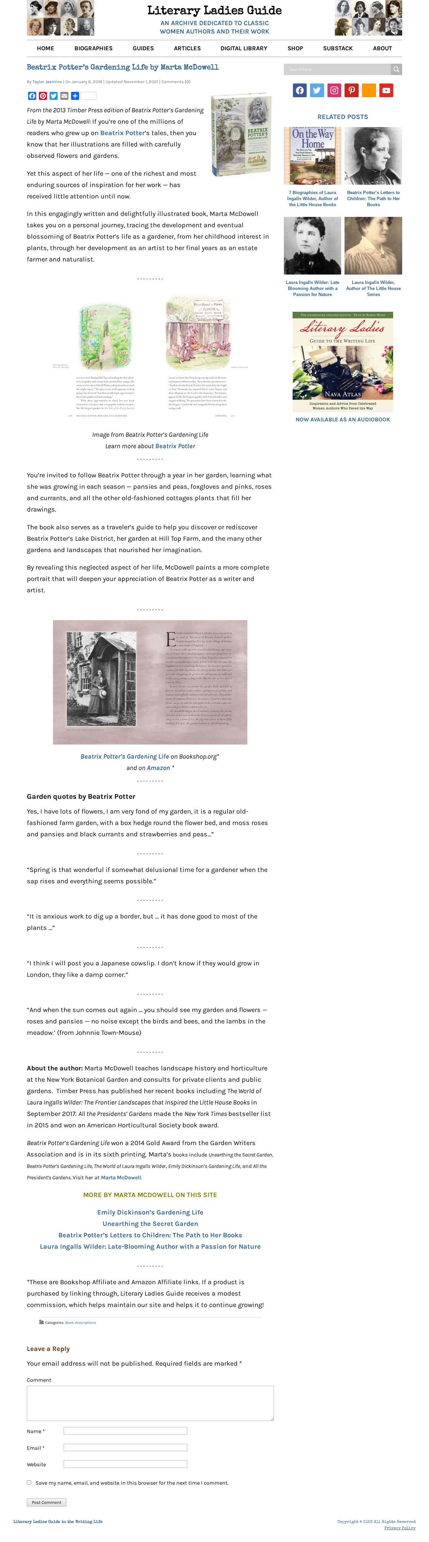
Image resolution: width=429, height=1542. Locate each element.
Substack (338, 48)
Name (36, 1431)
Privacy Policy (400, 1529)
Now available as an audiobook (343, 419)
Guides (143, 48)
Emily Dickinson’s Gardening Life (150, 1212)
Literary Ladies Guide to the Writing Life (58, 1522)
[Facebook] (300, 90)
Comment (39, 1380)
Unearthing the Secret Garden (150, 1224)
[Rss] (369, 90)
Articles (187, 48)
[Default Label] (351, 90)
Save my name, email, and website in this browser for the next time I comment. (132, 1483)
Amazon (158, 768)
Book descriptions (80, 1322)
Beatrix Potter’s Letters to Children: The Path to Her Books (150, 1235)
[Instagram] (334, 90)
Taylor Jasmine (47, 81)
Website (36, 1464)
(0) (188, 81)
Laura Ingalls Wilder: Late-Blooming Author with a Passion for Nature (150, 1246)
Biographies (93, 48)
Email (36, 1448)
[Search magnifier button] (396, 69)
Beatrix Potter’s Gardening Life (125, 756)
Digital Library (244, 48)
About (382, 48)
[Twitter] (317, 90)
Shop (295, 48)
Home (45, 48)
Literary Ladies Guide (214, 11)
